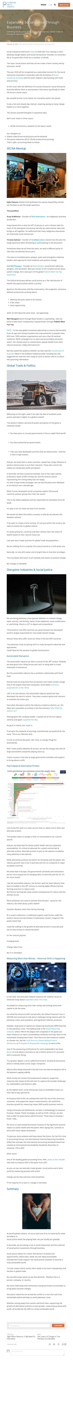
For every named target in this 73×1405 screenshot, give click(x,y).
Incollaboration (37, 240)
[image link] (36, 175)
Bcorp (9, 1052)
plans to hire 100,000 (56, 1159)
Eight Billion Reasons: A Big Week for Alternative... (21, 1337)
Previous (10, 1334)
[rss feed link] (65, 1344)
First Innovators (38, 216)
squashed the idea (30, 720)
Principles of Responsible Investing (33, 1043)
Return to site (12, 1344)
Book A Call (64, 5)
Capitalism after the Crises (36, 999)
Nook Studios (38, 266)
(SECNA (34, 52)
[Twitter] (54, 1344)
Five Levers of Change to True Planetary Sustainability (48, 1337)
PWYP (9, 330)
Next (38, 1334)
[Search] (55, 5)
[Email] (63, 1344)
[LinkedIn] (58, 1344)
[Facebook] (50, 1344)
